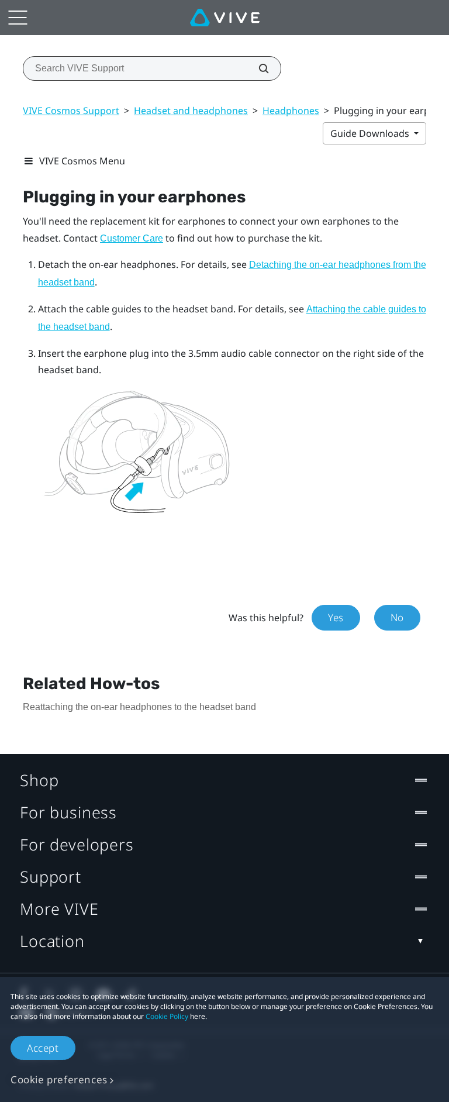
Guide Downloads (371, 133)
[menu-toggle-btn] (17, 17)
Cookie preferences (59, 1079)
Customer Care (131, 238)
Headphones (291, 110)
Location (52, 941)
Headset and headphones (191, 110)
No (397, 617)
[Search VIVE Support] (257, 68)
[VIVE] (225, 17)
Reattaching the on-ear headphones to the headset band (139, 707)
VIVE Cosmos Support (71, 110)
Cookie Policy (167, 1016)
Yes (336, 617)
